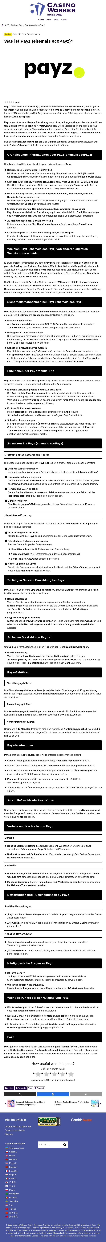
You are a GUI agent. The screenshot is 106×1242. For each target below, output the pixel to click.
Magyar (12, 1175)
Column (64, 19)
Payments (22, 1088)
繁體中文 (13, 1216)
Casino (41, 19)
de (31, 1088)
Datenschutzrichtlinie (15, 1130)
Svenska (13, 1201)
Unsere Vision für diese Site (18, 1126)
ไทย (11, 1205)
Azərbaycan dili (16, 1148)
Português (14, 1194)
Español (13, 1167)
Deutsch (13, 1159)
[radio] (36, 1075)
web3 (49, 19)
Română (13, 1197)
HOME (6, 25)
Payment (40, 1088)
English (12, 1163)
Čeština (13, 1152)
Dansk (12, 1156)
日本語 (12, 1182)
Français (13, 1171)
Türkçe (12, 1209)
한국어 (12, 1186)
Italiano (12, 1178)
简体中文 (13, 1213)
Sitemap (9, 1134)
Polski (12, 1190)
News (56, 19)
